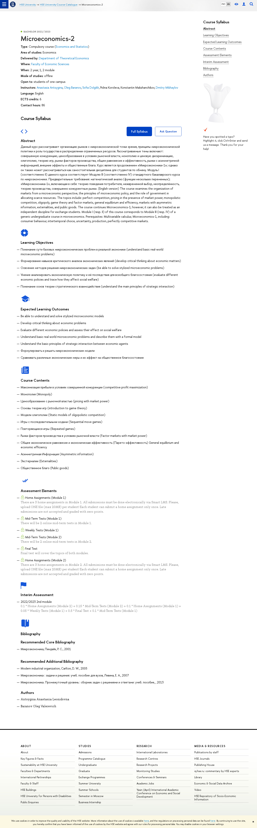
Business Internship (90, 802)
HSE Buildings (28, 790)
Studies (85, 746)
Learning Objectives (216, 35)
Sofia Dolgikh (90, 87)
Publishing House (204, 765)
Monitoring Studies (148, 771)
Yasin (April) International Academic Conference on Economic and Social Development (158, 793)
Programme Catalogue (92, 758)
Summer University (90, 783)
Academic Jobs (145, 783)
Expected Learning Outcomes (222, 42)
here (146, 820)
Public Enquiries (30, 802)
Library (198, 777)
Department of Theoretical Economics (64, 58)
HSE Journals (201, 758)
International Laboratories (152, 752)
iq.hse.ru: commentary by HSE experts (216, 771)
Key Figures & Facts (32, 758)
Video (197, 790)
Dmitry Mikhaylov (167, 87)
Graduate (84, 771)
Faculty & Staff (30, 783)
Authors (208, 75)
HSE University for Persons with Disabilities (46, 796)
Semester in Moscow (91, 796)
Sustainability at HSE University (39, 765)
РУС (223, 4)
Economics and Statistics (72, 47)
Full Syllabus (139, 131)
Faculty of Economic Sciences (50, 64)
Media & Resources (209, 746)
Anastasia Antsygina (50, 87)
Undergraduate (88, 765)
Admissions (85, 752)
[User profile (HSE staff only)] (244, 4)
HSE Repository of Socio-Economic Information (215, 797)
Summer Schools (88, 790)
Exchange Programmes (92, 777)
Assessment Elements (217, 55)
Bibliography (211, 68)
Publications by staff (206, 752)
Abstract (209, 28)
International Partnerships (36, 777)
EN (228, 4)
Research (144, 746)
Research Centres (147, 758)
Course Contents (214, 48)
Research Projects (147, 765)
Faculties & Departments (35, 771)
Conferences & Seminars (151, 777)
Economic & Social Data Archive (213, 783)
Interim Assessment (216, 62)
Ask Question (168, 131)
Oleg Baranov (72, 87)
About (26, 746)
